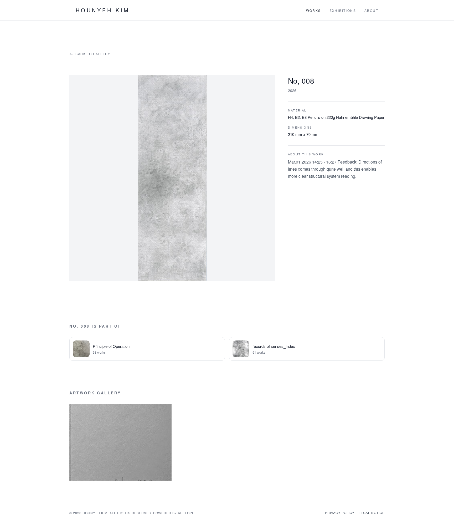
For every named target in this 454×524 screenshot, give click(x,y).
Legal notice (372, 512)
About (371, 10)
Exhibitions (342, 10)
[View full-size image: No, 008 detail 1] (120, 442)
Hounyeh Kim (103, 10)
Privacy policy (339, 512)
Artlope (186, 513)
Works (313, 10)
